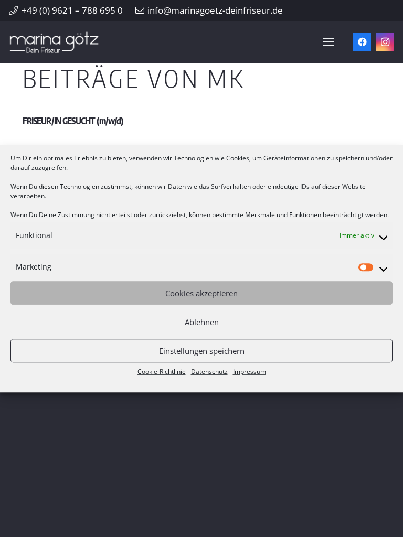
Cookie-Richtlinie (161, 371)
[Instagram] (385, 42)
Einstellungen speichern (202, 351)
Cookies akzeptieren (201, 293)
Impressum (249, 371)
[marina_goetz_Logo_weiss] (54, 42)
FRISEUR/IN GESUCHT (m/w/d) (73, 120)
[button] (328, 42)
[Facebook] (362, 42)
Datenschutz (209, 371)
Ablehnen (202, 322)
